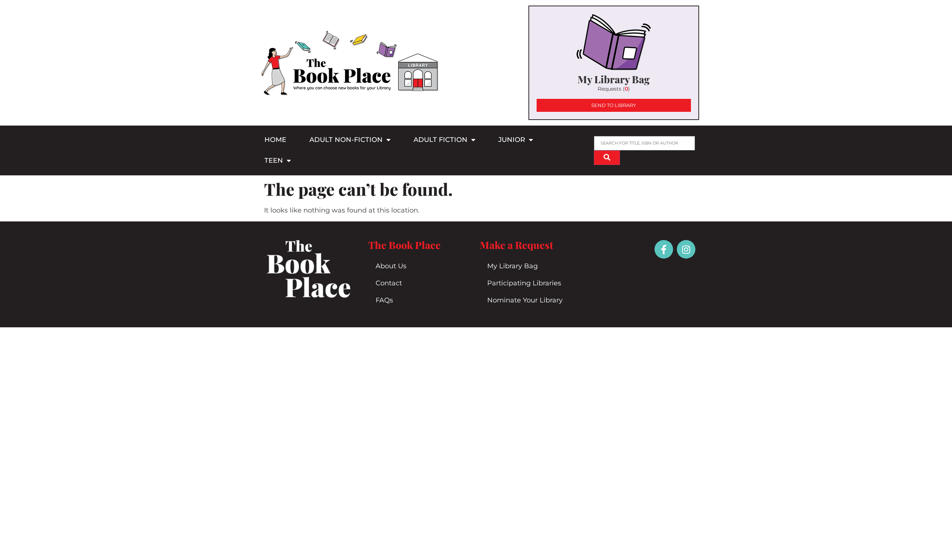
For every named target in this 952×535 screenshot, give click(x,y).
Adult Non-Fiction (346, 140)
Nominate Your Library (525, 300)
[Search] (607, 157)
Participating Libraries (524, 283)
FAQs (384, 300)
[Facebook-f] (663, 249)
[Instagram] (686, 249)
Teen (273, 160)
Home (275, 140)
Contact (389, 283)
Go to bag (613, 62)
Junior (511, 140)
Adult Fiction (440, 140)
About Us (391, 266)
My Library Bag (512, 266)
